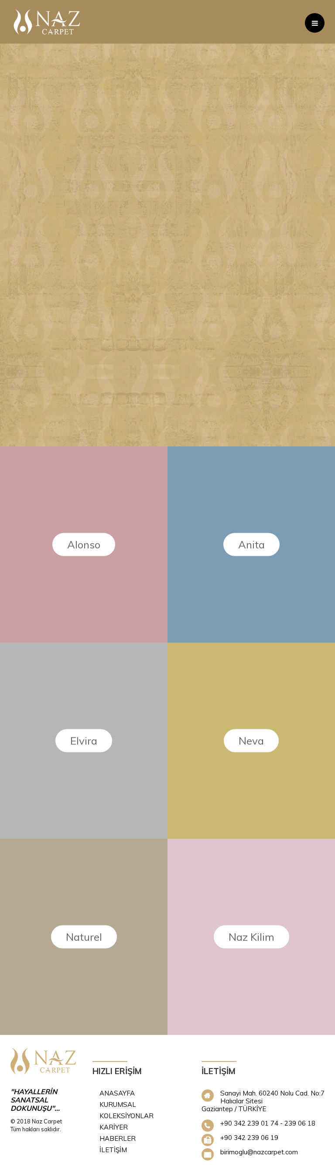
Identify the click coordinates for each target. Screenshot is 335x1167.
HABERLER (117, 1139)
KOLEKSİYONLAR (126, 1116)
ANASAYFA (117, 1093)
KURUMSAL (117, 1105)
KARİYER (113, 1127)
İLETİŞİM (113, 1150)
